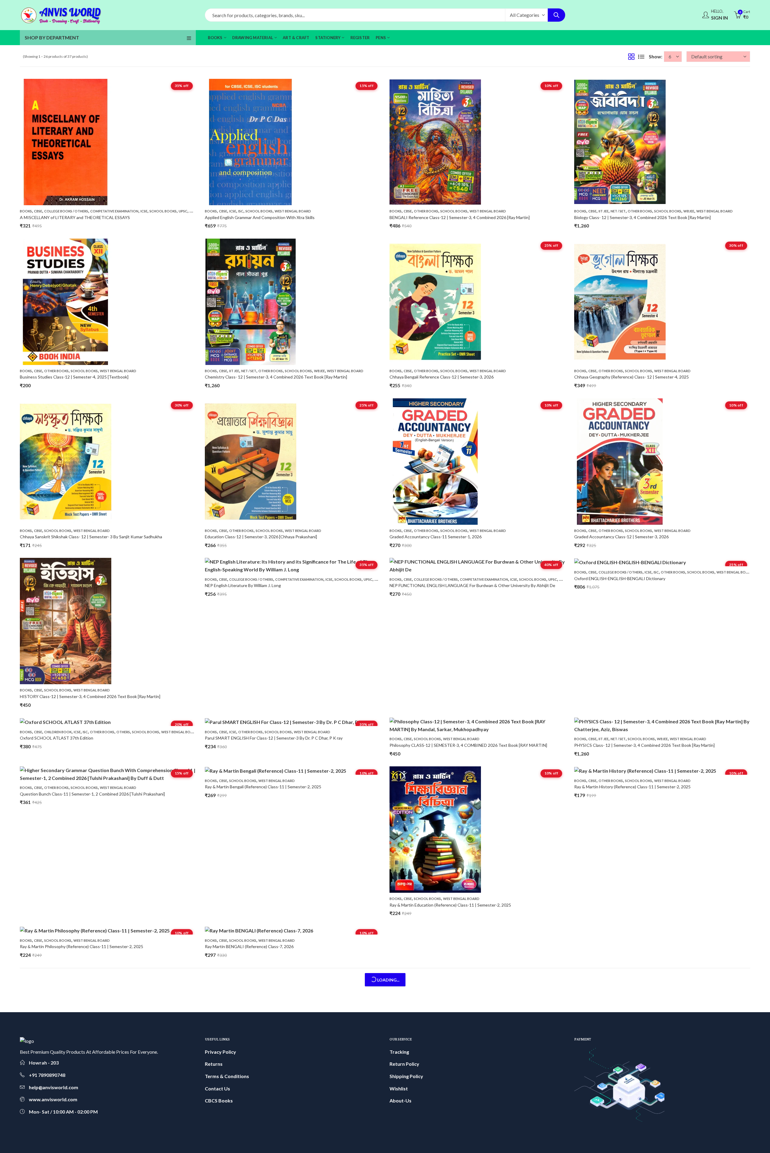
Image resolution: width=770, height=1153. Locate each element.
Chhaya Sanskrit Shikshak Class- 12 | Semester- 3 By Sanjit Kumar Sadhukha (91, 536)
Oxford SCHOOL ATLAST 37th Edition (56, 737)
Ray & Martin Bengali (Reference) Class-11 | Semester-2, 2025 (263, 786)
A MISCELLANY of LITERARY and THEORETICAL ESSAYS (75, 217)
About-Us (400, 1100)
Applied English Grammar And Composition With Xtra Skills (260, 217)
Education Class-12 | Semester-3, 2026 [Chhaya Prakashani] (261, 536)
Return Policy (404, 1064)
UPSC (183, 211)
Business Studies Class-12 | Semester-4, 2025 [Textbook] (74, 376)
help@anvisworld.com (53, 1087)
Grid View (631, 56)
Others (123, 732)
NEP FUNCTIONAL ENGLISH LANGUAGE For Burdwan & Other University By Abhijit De (472, 585)
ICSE (143, 211)
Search (556, 15)
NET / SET (618, 211)
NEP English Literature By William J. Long (243, 585)
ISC (240, 211)
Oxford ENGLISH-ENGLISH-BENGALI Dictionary (619, 578)
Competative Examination (114, 211)
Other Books (426, 211)
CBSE (38, 211)
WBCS (194, 211)
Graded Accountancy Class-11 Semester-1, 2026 (436, 536)
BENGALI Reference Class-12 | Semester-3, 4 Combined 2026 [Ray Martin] (460, 217)
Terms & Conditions (227, 1076)
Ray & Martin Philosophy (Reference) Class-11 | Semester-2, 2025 (81, 946)
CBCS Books (219, 1100)
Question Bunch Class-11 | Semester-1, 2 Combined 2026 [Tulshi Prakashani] (92, 793)
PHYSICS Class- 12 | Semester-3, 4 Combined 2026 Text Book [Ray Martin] (644, 745)
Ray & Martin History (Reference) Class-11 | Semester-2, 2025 (632, 786)
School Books (163, 211)
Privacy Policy (220, 1052)
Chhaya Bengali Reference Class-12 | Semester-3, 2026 (442, 376)
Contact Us (217, 1088)
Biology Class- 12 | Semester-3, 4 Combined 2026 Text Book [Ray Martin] (642, 217)
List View (641, 56)
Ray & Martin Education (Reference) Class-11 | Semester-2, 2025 (450, 904)
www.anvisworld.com (53, 1099)
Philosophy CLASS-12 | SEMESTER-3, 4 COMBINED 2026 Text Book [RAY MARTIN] (468, 745)
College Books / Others (66, 211)
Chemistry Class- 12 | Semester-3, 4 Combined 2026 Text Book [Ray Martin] (276, 376)
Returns (214, 1064)
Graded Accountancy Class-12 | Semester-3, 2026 (621, 536)
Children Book (58, 732)
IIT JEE (603, 211)
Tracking (399, 1052)
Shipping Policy (406, 1076)
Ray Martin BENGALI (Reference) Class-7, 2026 (249, 946)
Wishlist (399, 1088)
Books (26, 211)
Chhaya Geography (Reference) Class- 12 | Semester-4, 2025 (631, 376)
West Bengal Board (293, 211)
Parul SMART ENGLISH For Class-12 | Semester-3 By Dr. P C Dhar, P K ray (274, 737)
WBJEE (688, 211)
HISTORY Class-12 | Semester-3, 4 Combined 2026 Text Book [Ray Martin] (90, 696)
